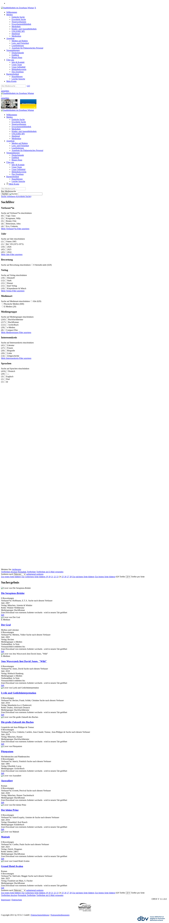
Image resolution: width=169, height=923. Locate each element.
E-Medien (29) (10, 306)
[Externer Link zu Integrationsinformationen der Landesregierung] (28, 108)
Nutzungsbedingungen (60, 915)
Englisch (9, 376)
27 (68, 577)
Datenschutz (17, 900)
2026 (9, 247)
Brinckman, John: (13, 224)
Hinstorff (11, 278)
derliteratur (16, 569)
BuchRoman (13, 322)
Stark (9, 280)
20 (49, 577)
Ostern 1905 (11, 241)
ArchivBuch (13, 325)
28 (71, 577)
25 (63, 577)
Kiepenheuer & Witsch (16, 288)
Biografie (11, 350)
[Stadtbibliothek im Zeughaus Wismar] (17, 8)
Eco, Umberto (12, 226)
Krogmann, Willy (13, 218)
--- (8, 374)
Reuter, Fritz (11, 221)
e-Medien (11, 327)
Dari (8, 379)
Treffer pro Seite (138, 577)
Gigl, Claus (11, 216)
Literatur (10, 345)
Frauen (10, 348)
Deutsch (11, 371)
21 (52, 577)
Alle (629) (37, 301)
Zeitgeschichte (13, 356)
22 (55, 577)
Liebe (9, 353)
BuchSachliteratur (15, 319)
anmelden (5, 91)
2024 (9, 252)
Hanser (10, 283)
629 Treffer (120, 577)
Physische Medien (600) (14, 304)
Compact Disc (12, 330)
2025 (9, 249)
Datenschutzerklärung (40, 915)
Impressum (5, 900)
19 (47, 577)
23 (57, 577)
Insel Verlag (12, 286)
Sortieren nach (7, 574)
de (7, 382)
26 (65, 577)
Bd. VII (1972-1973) (15, 244)
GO (28, 86)
